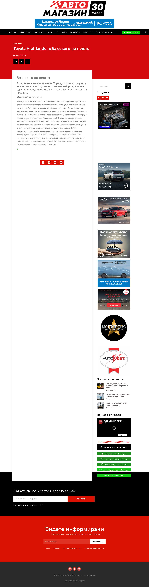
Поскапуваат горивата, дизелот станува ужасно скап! (117, 386)
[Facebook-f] (99, 98)
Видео (64, 32)
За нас (47, 548)
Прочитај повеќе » (111, 390)
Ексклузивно (88, 32)
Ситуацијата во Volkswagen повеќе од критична (118, 395)
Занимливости (25, 32)
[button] (146, 32)
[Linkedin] (55, 162)
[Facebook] (43, 162)
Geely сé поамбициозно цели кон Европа (116, 404)
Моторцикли (75, 32)
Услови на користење (72, 548)
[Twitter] (103, 98)
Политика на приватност (94, 548)
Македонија (39, 32)
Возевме (50, 32)
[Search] (128, 86)
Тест (58, 32)
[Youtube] (107, 98)
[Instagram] (49, 162)
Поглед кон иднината (104, 32)
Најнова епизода (109, 414)
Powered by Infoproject (74, 581)
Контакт (57, 548)
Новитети (13, 32)
